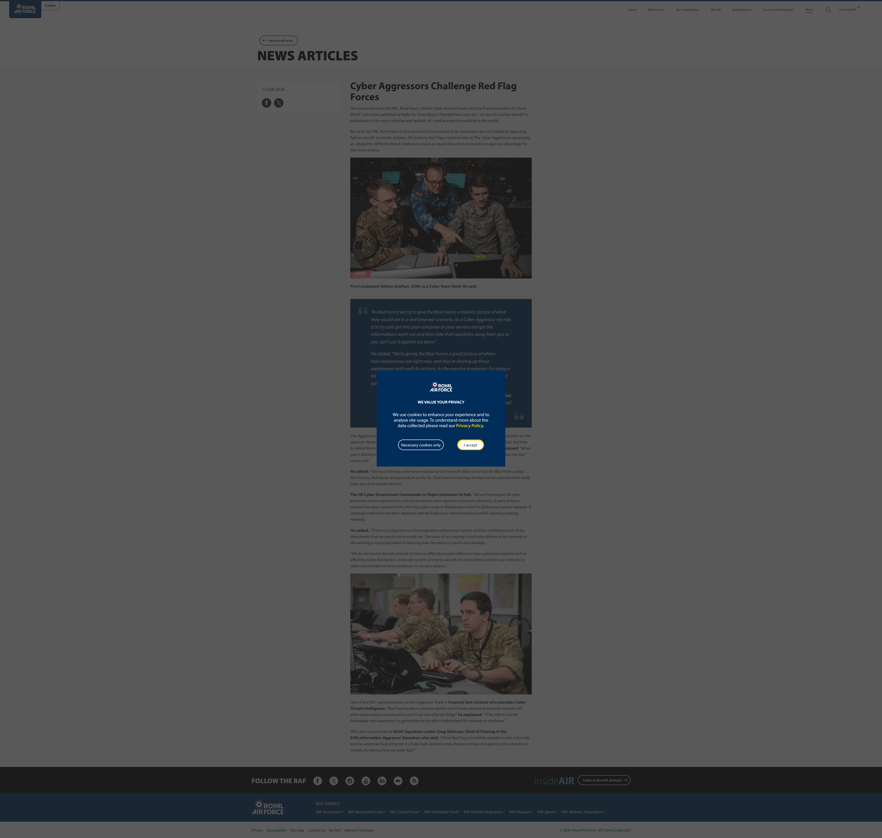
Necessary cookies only (421, 445)
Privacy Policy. (470, 426)
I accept (470, 445)
